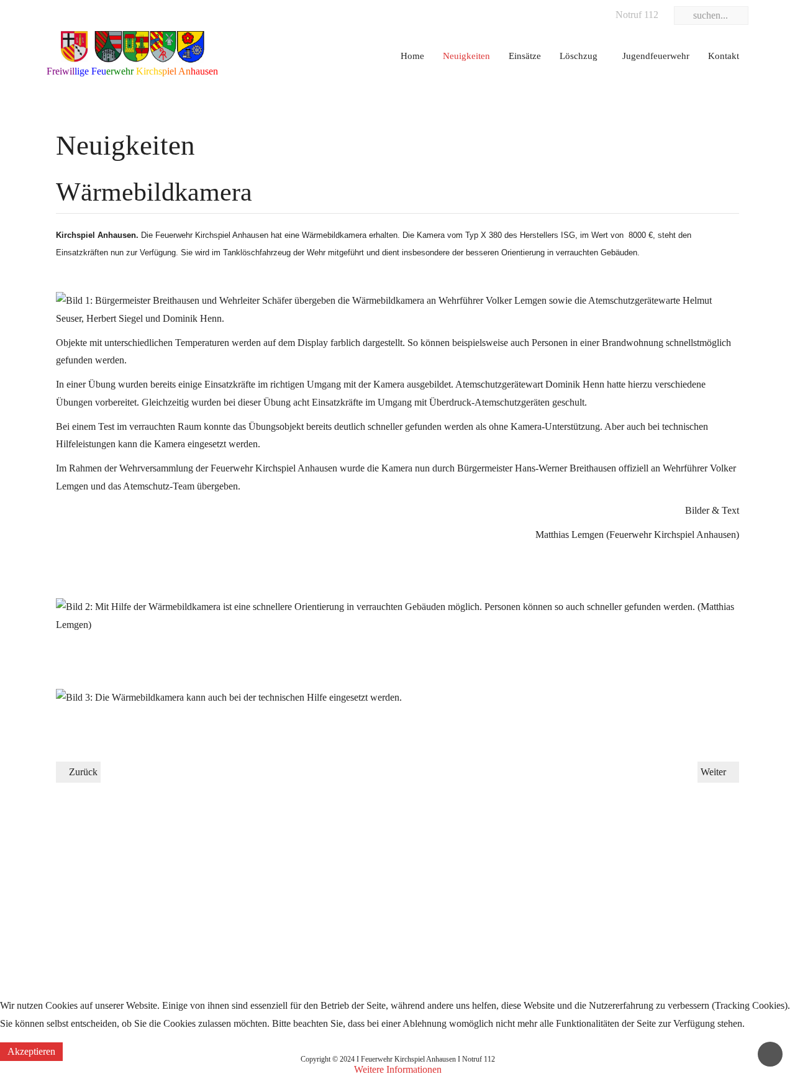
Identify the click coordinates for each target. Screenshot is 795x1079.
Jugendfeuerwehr (655, 56)
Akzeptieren (31, 1051)
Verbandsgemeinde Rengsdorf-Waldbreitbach (135, 855)
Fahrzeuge (313, 879)
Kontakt (723, 56)
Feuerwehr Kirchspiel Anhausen (602, 879)
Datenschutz (71, 903)
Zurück (82, 772)
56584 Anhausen (572, 927)
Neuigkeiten (466, 56)
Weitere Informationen (398, 1069)
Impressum (68, 879)
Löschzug (578, 56)
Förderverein (318, 927)
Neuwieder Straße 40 (580, 903)
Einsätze (525, 56)
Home (412, 56)
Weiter (715, 772)
